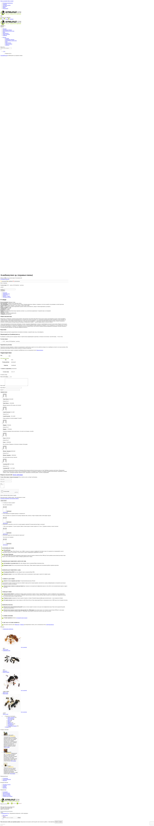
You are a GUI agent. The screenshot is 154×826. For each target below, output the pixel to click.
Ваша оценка (3, 376)
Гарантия (5, 4)
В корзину (3, 290)
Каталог (4, 37)
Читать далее (5, 649)
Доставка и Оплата (7, 297)
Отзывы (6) (5, 294)
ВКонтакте (17, 624)
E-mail (6, 19)
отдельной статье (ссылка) (21, 617)
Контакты (5, 6)
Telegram (11, 19)
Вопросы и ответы (7, 795)
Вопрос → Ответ (6, 295)
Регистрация (5, 8)
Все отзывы (7, 747)
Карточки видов (6, 792)
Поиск (4, 816)
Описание (5, 292)
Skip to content (10, 1)
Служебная (10, 724)
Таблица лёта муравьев (7, 796)
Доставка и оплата (6, 5)
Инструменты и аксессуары (8, 30)
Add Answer (5, 512)
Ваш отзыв (2, 385)
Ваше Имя (2, 387)
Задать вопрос (3, 500)
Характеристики (6, 293)
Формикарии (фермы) (7, 29)
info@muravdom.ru (50, 624)
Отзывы (4, 786)
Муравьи (5, 28)
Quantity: (2, 289)
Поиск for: (2, 47)
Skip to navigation (3, 1)
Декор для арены (6, 34)
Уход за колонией (6, 794)
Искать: (4, 817)
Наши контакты (40, 350)
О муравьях (5, 791)
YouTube (14, 803)
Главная (2, 55)
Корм (4, 32)
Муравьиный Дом (5, 813)
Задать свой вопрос (18, 474)
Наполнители (5, 33)
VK (3, 19)
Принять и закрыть (58, 821)
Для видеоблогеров (7, 779)
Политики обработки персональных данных (9, 498)
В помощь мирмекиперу (8, 3)
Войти (4, 7)
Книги (9, 720)
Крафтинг (5, 35)
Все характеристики (5, 358)
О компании (5, 778)
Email (1, 389)
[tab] (35, 292)
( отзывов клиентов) (4, 279)
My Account (5, 815)
